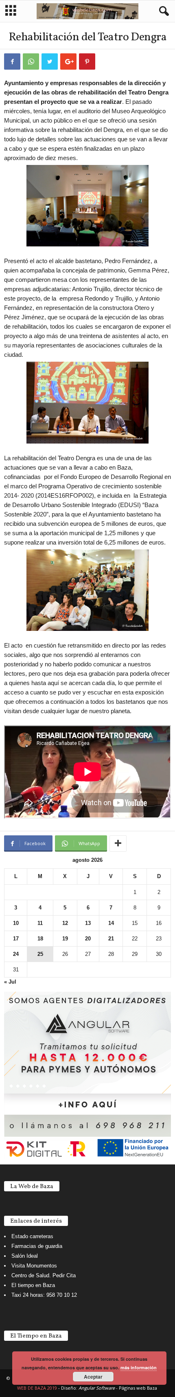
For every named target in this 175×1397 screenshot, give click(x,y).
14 (111, 923)
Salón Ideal (24, 1256)
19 (65, 939)
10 (16, 923)
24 (16, 954)
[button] (162, 11)
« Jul (10, 982)
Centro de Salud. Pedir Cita (43, 1275)
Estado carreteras (32, 1236)
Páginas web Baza (138, 1388)
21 (111, 939)
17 (16, 939)
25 (40, 954)
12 (65, 923)
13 (88, 923)
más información (138, 1367)
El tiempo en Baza (33, 1285)
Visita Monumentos (34, 1266)
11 (40, 923)
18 (40, 939)
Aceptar (93, 1376)
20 (88, 939)
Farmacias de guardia (36, 1246)
